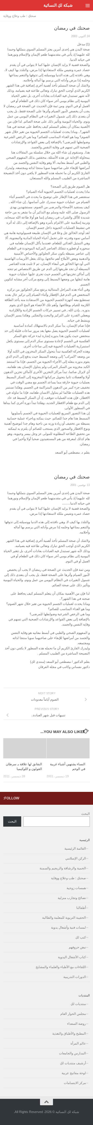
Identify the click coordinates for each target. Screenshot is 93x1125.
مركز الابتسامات (75, 1083)
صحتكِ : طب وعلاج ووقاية (19, 16)
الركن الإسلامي (75, 858)
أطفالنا (81, 907)
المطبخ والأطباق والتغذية (69, 1033)
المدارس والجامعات (72, 1053)
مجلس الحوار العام (73, 1014)
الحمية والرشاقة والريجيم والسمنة (63, 868)
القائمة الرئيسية (75, 848)
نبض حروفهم (77, 947)
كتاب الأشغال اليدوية (72, 957)
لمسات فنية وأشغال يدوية (68, 927)
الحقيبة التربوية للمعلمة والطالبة (64, 917)
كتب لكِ (80, 937)
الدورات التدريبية (74, 977)
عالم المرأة (78, 1043)
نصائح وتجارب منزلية (72, 898)
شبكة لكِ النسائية (58, 5)
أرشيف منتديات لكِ (73, 1063)
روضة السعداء (76, 1023)
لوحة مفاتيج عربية (74, 1073)
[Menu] (87, 5)
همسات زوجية (76, 888)
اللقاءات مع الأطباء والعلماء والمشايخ (61, 967)
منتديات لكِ (78, 1004)
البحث (85, 813)
